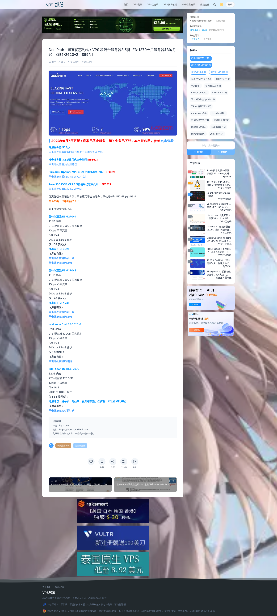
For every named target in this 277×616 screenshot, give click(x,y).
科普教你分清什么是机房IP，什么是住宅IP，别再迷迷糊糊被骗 (219, 251)
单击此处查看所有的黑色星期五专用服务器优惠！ (77, 151)
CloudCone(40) (199, 92)
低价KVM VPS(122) (201, 78)
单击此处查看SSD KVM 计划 (65, 188)
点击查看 (167, 141)
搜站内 (200, 151)
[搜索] (214, 4)
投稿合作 (204, 4)
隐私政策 (59, 587)
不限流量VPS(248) (200, 58)
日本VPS (227, 176)
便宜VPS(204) (198, 72)
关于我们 (46, 587)
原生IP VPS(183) (219, 72)
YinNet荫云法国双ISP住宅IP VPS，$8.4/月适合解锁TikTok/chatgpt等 (219, 206)
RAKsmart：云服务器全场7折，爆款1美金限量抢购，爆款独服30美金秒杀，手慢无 (219, 228)
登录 (230, 4)
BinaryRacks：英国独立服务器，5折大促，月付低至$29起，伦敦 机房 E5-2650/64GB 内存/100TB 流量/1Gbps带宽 (219, 273)
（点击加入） (195, 39)
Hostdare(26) (218, 113)
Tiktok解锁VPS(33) (201, 106)
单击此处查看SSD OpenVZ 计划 (67, 176)
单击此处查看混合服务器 (63, 164)
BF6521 (93, 159)
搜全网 (224, 151)
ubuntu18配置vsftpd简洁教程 (218, 194)
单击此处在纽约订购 (60, 262)
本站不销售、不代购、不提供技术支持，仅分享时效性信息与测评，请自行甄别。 (87, 604)
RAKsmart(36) (219, 92)
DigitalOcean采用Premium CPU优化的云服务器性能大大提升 (219, 239)
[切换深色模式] (221, 4)
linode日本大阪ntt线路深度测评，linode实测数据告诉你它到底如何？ (219, 172)
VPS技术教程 (170, 4)
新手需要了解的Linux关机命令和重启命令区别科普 (219, 183)
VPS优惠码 (152, 4)
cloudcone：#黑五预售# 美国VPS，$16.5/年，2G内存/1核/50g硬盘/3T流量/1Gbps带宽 (219, 217)
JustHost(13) (216, 133)
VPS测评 (137, 4)
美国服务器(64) (213, 85)
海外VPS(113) (223, 78)
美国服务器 (80, 445)
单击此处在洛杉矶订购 (61, 258)
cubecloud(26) (199, 113)
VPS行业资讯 (188, 4)
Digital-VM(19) (198, 126)
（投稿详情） (220, 21)
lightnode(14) (198, 133)
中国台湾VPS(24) (200, 120)
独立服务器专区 (223, 277)
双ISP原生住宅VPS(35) (203, 99)
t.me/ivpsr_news (198, 29)
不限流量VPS (63, 445)
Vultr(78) (195, 85)
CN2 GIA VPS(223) (201, 65)
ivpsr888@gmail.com (201, 20)
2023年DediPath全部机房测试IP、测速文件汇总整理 (219, 262)
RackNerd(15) (218, 126)
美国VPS (227, 266)
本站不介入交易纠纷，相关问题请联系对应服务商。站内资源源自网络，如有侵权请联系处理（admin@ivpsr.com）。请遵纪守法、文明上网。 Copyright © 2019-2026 (131, 610)
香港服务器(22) (221, 120)
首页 (126, 4)
